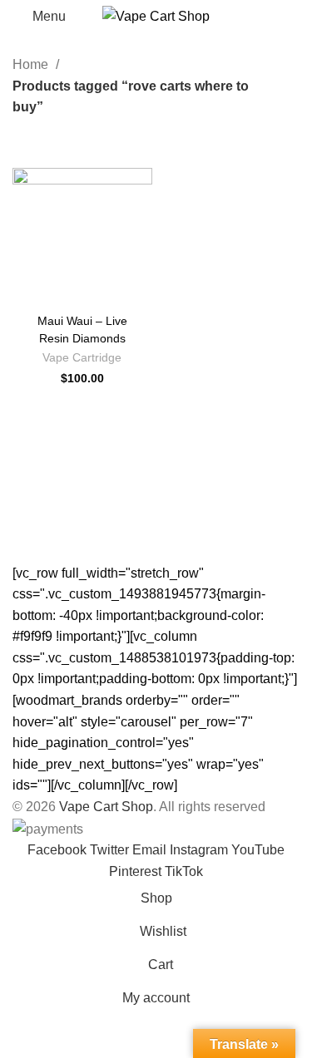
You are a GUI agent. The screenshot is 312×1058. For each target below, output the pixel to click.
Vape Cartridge (81, 358)
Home (32, 64)
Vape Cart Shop (106, 807)
